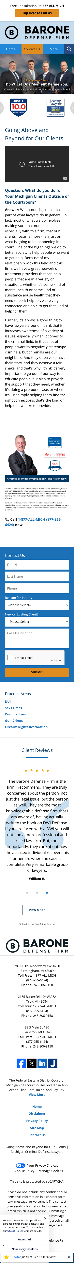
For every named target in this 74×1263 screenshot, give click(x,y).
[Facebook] (21, 1063)
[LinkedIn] (42, 1063)
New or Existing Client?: (22, 614)
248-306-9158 (43, 985)
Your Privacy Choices (42, 1165)
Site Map (37, 1128)
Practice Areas (18, 693)
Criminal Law (15, 714)
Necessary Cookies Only (25, 1250)
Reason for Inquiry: (19, 597)
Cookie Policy (24, 1171)
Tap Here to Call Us (37, 13)
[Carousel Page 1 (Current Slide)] (27, 893)
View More (37, 910)
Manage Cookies (51, 1171)
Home (10, 49)
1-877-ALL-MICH (41, 977)
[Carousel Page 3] (47, 893)
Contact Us (32, 49)
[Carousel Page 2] (37, 893)
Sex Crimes (13, 708)
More (54, 49)
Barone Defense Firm (51, 1240)
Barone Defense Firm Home (37, 32)
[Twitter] (32, 1063)
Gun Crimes (14, 720)
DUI (8, 701)
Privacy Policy (37, 1121)
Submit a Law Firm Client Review (37, 924)
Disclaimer (37, 1113)
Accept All (25, 1239)
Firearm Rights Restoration (26, 727)
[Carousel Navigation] (37, 892)
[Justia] (52, 1063)
